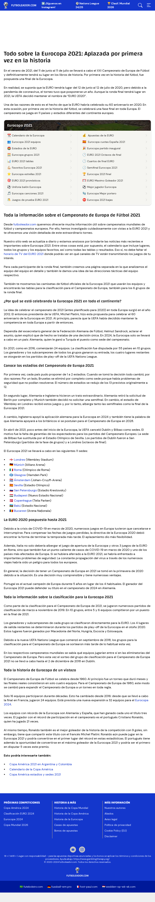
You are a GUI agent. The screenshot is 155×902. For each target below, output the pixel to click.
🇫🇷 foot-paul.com (87, 886)
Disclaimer (111, 836)
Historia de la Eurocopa (68, 819)
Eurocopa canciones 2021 (27, 193)
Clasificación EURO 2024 (19, 813)
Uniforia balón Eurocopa (26, 187)
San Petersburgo (25, 490)
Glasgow (20, 475)
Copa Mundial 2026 (16, 825)
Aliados (109, 813)
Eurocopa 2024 (13, 819)
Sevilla (18, 485)
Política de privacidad (118, 825)
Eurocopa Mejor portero (101, 193)
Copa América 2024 (16, 808)
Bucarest (20, 511)
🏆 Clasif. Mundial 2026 (118, 5)
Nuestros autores (115, 808)
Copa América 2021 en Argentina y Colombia (40, 764)
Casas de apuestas (66, 825)
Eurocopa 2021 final (99, 174)
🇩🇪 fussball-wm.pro (59, 886)
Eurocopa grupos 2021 (25, 154)
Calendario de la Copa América (31, 769)
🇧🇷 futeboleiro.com (31, 886)
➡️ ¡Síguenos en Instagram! (51, 5)
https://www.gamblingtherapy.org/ (92, 859)
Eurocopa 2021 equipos (26, 142)
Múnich (19, 465)
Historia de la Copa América (71, 813)
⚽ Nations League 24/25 (87, 5)
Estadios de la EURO (24, 148)
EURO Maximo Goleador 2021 (105, 180)
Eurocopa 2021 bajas (100, 200)
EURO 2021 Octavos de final (104, 154)
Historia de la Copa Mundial (71, 808)
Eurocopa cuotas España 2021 (106, 142)
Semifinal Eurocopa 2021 (102, 167)
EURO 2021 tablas (22, 161)
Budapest (20, 495)
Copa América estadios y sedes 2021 (35, 774)
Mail (73, 850)
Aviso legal (111, 819)
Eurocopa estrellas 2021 (26, 174)
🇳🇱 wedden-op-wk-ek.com (119, 886)
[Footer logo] (77, 872)
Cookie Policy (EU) (116, 830)
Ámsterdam (22, 480)
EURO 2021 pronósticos (26, 180)
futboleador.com (23, 5)
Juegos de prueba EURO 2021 (30, 200)
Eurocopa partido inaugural (103, 148)
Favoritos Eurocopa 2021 (27, 167)
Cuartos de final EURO (100, 161)
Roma (18, 470)
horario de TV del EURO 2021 (23, 254)
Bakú (17, 506)
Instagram (82, 850)
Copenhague (23, 501)
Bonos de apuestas (66, 830)
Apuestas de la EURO (101, 135)
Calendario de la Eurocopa (28, 135)
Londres (19, 460)
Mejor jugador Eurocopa (101, 187)
